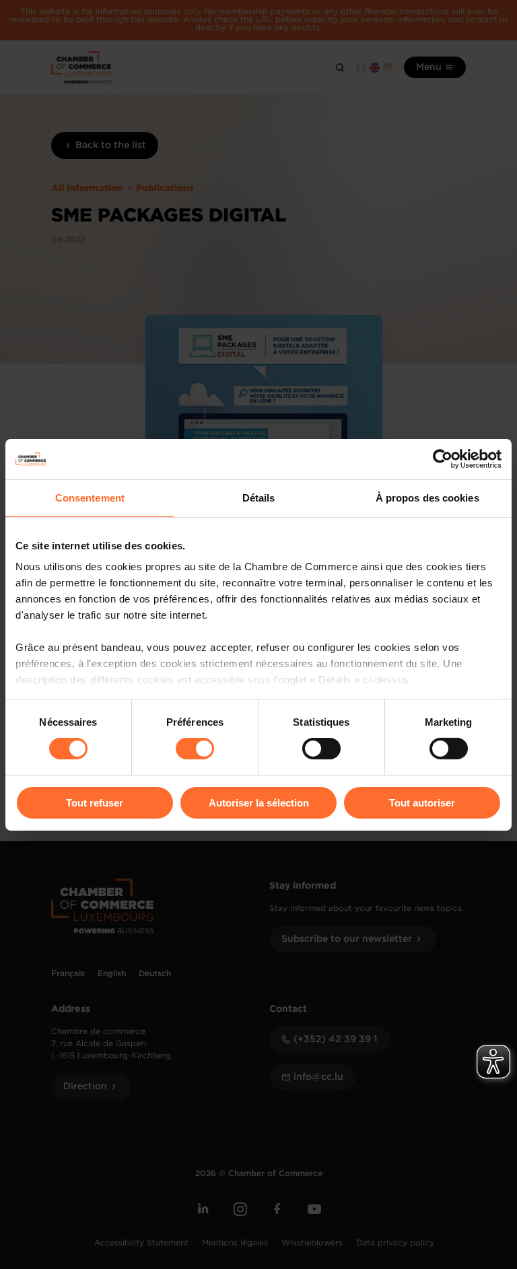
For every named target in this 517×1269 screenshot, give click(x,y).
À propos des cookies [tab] (427, 497)
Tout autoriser (422, 803)
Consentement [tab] (90, 497)
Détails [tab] (258, 497)
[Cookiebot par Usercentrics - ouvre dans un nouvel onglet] (443, 458)
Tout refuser (94, 803)
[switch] (195, 748)
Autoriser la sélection (259, 803)
